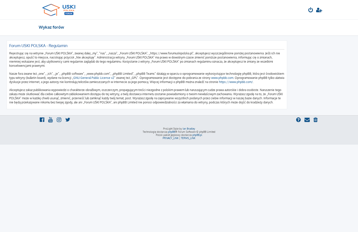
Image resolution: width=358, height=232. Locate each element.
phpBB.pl (197, 134)
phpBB (171, 131)
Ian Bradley (189, 128)
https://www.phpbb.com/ (236, 82)
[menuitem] (310, 10)
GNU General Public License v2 (93, 78)
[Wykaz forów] (61, 9)
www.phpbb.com (222, 78)
